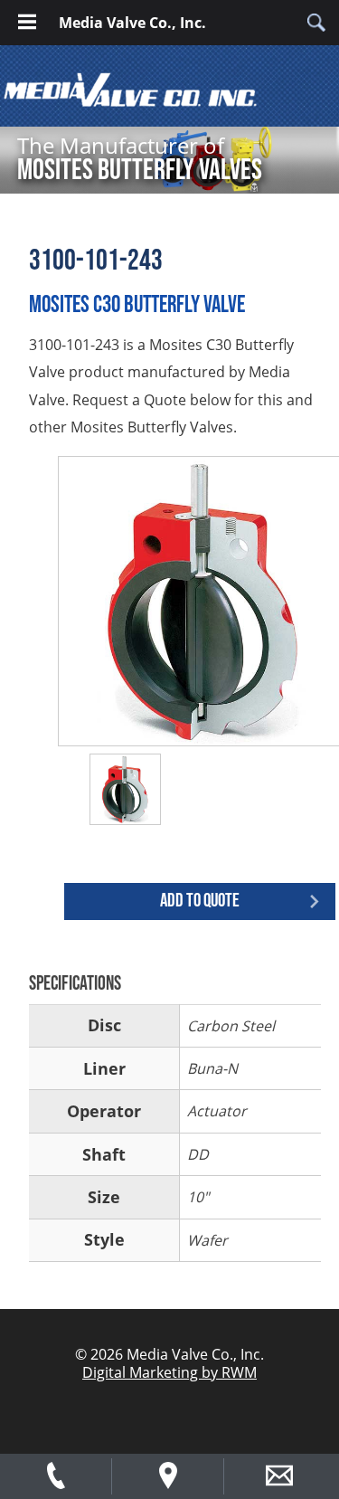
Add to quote (200, 900)
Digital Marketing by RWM (169, 1372)
